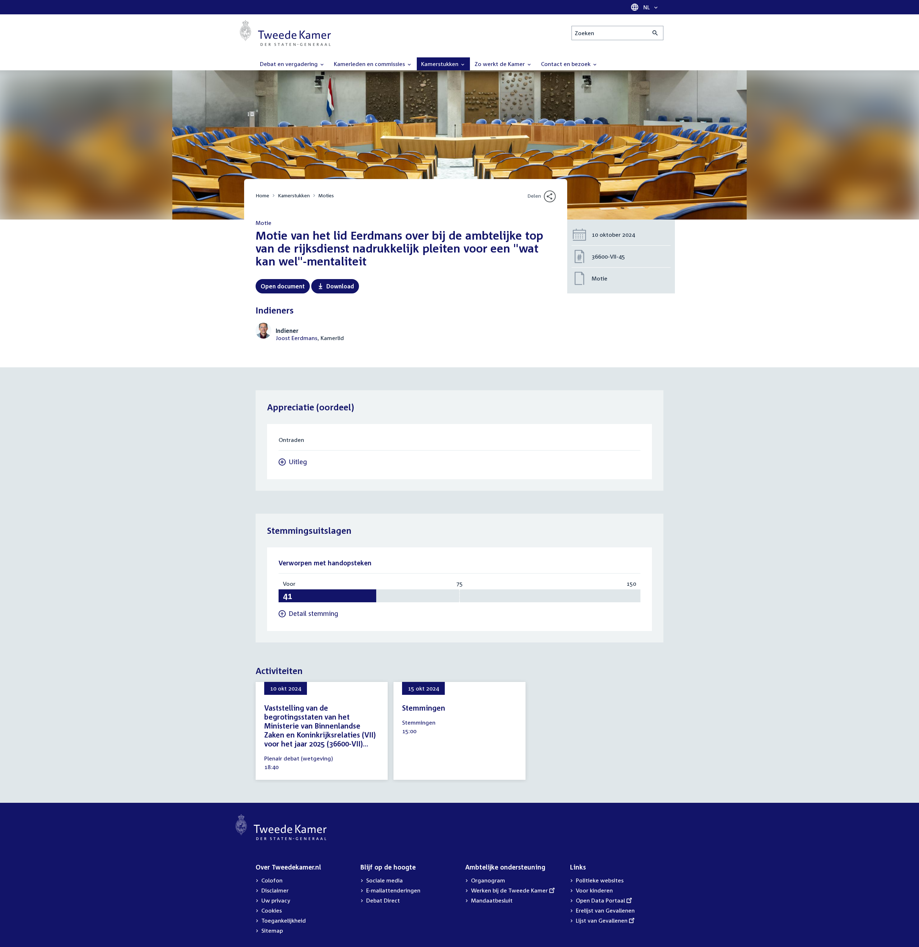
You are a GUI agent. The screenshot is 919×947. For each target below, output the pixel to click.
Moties (326, 195)
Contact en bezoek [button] (566, 63)
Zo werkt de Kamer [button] (500, 63)
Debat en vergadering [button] (289, 63)
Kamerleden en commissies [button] (370, 63)
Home (262, 195)
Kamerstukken (294, 195)
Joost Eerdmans (296, 337)
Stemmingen (423, 707)
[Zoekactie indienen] (655, 33)
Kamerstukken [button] (440, 63)
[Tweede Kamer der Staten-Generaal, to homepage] (285, 33)
